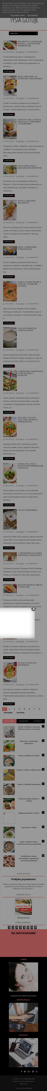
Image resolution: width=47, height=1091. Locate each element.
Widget (13, 637)
